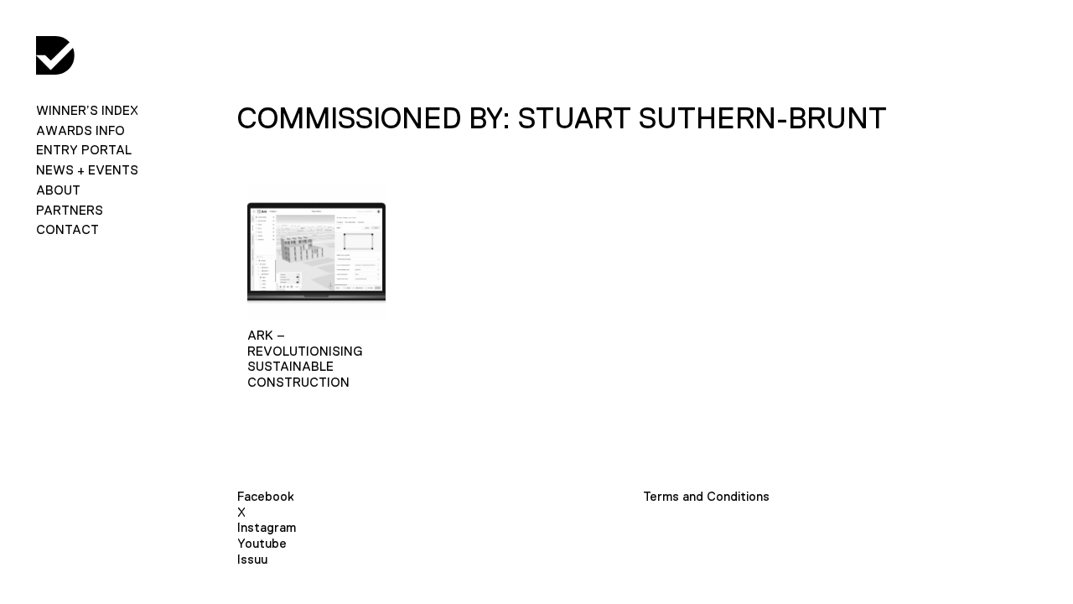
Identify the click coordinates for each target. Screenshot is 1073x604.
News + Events (87, 170)
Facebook (265, 496)
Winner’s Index (87, 110)
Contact (67, 229)
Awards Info (80, 130)
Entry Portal (84, 150)
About (58, 190)
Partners (69, 210)
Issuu (252, 559)
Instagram (266, 527)
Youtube (262, 543)
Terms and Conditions (706, 496)
